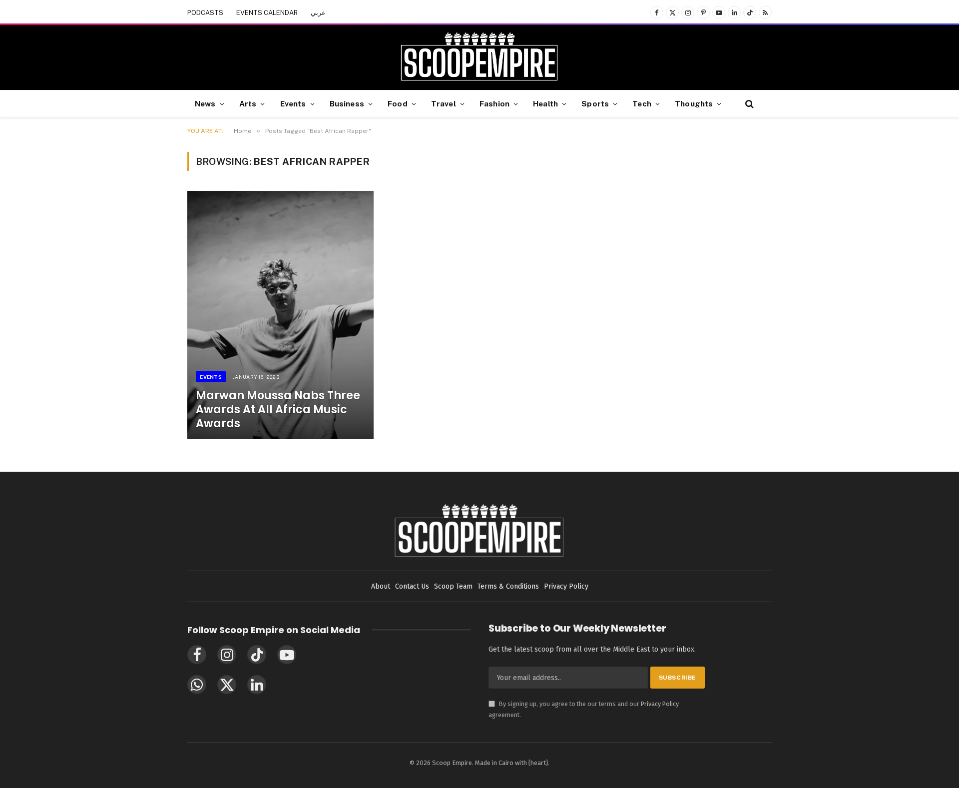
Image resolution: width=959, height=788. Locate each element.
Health (545, 103)
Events (293, 103)
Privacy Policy (660, 704)
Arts (248, 103)
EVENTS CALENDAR (267, 12)
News (205, 103)
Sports (595, 103)
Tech (641, 103)
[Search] (748, 103)
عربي (318, 12)
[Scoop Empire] (479, 57)
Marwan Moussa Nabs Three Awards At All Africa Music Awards (278, 410)
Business (347, 103)
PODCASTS (205, 12)
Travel (443, 103)
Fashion (494, 103)
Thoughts (694, 103)
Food (398, 103)
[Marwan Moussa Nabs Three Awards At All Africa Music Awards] (280, 315)
